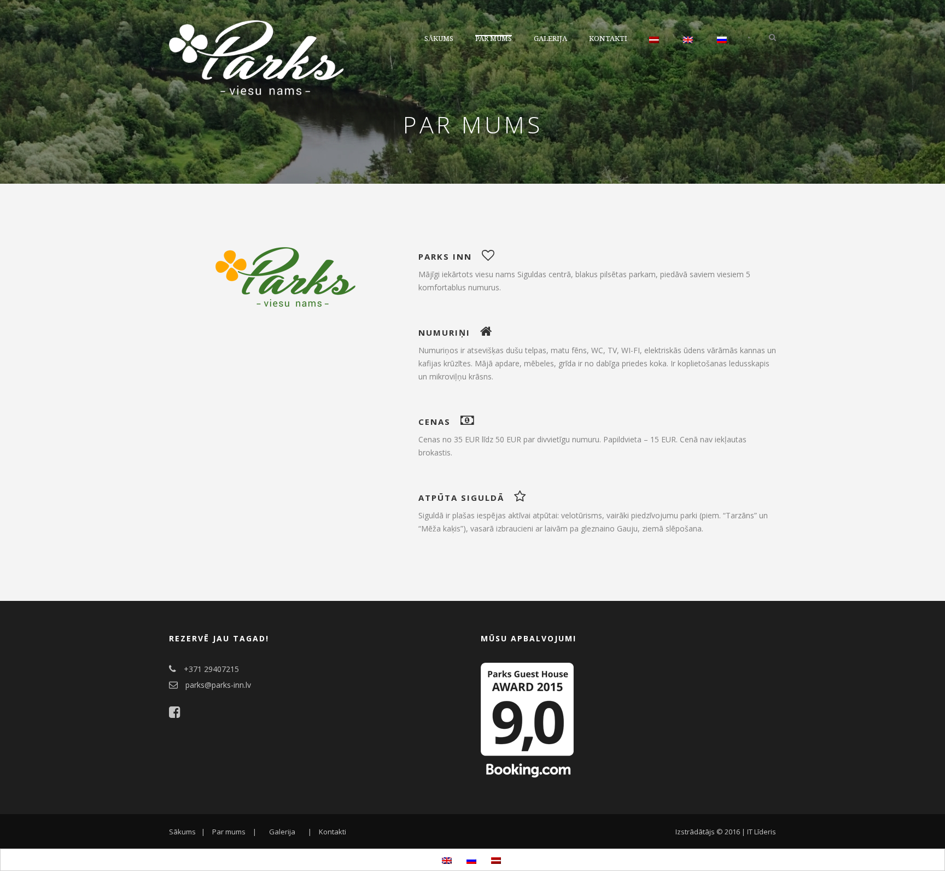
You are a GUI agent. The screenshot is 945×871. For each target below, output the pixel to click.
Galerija (550, 38)
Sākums (438, 38)
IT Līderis (761, 832)
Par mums (493, 38)
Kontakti (608, 38)
